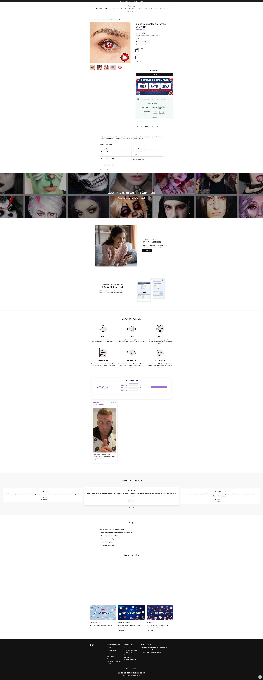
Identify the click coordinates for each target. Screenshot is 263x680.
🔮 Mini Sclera (124, 8)
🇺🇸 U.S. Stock (131, 11)
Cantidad (138, 61)
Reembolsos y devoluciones (113, 661)
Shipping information (107, 165)
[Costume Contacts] (131, 612)
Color (139, 48)
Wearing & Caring (105, 169)
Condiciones (110, 658)
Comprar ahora (154, 74)
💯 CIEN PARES (128, 652)
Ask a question (140, 120)
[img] (96, 402)
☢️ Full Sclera (132, 8)
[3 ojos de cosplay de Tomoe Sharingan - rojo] (90, 587)
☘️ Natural (107, 8)
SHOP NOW (93, 629)
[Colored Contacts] (103, 612)
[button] (139, 29)
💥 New (140, 8)
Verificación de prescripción (130, 650)
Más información (154, 117)
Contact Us (109, 663)
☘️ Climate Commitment (130, 659)
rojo (137, 51)
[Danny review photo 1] (104, 430)
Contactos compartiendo (98, 19)
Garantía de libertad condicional (112, 651)
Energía (138, 54)
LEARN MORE (147, 250)
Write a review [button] (159, 387)
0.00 (138, 57)
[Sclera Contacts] (160, 612)
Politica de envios (111, 656)
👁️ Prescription (155, 8)
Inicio (91, 19)
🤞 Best (147, 8)
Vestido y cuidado (128, 647)
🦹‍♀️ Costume (115, 8)
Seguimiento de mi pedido (113, 647)
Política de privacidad (112, 654)
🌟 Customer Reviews (129, 655)
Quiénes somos (127, 657)
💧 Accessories (164, 8)
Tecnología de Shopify (135, 675)
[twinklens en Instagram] (93, 645)
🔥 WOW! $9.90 (98, 8)
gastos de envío (140, 35)
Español (126, 668)
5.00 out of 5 (108, 386)
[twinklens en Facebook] (90, 645)
